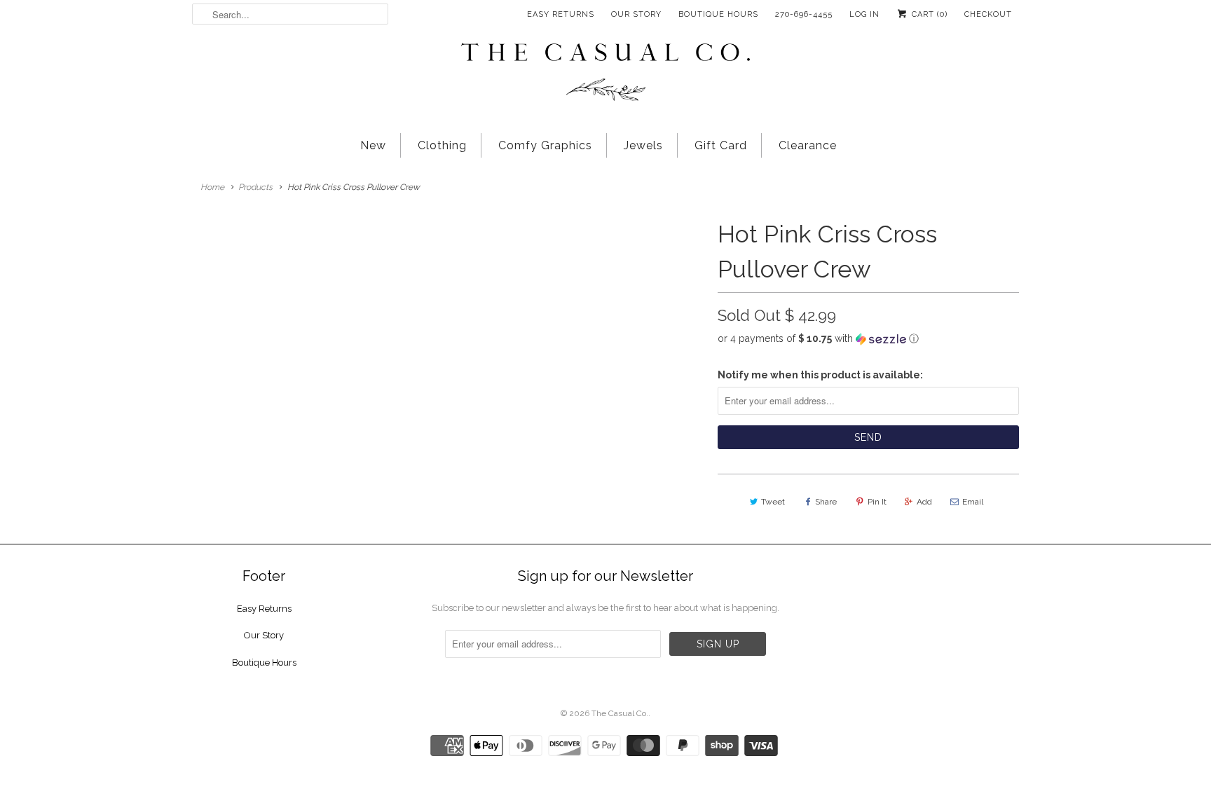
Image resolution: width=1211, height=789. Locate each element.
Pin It (877, 502)
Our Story (636, 14)
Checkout (988, 14)
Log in (864, 14)
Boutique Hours (718, 14)
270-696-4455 (804, 14)
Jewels (643, 145)
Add (924, 502)
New (373, 145)
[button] (868, 338)
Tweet (773, 502)
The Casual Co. (619, 713)
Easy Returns (560, 14)
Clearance (808, 145)
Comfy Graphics (545, 145)
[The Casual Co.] (605, 74)
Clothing (442, 145)
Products (255, 187)
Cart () (928, 14)
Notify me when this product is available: (820, 374)
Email (972, 502)
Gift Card (721, 145)
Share (826, 502)
